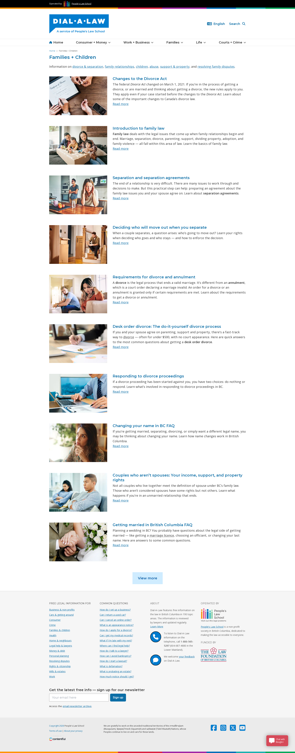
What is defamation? (111, 666)
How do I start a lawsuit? (113, 661)
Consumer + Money (91, 42)
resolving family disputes (216, 66)
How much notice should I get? (117, 676)
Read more (121, 104)
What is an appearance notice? (117, 625)
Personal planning (59, 655)
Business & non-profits (62, 609)
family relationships (119, 66)
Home (58, 42)
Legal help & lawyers (60, 645)
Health (52, 635)
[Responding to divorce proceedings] (78, 393)
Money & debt (57, 650)
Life (199, 42)
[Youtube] (242, 729)
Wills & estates (57, 671)
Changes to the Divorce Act (140, 78)
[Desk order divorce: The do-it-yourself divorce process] (78, 343)
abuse (154, 66)
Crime (52, 625)
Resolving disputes (59, 661)
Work (52, 676)
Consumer (55, 620)
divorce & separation (87, 66)
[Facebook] (213, 729)
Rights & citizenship (60, 666)
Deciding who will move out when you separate (160, 227)
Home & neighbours (60, 640)
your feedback (187, 656)
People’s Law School (212, 626)
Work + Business (136, 42)
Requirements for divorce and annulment (154, 277)
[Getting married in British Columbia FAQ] (78, 542)
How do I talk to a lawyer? (114, 650)
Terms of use (55, 730)
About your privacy (73, 730)
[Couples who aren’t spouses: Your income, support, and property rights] (78, 492)
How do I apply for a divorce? (116, 630)
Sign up (118, 697)
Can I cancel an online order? (115, 620)
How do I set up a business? (115, 609)
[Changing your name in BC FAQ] (78, 442)
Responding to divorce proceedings (148, 376)
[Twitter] (232, 729)
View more (147, 578)
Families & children (59, 630)
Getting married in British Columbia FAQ (152, 525)
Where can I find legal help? (115, 645)
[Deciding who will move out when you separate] (78, 244)
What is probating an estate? (115, 671)
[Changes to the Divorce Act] (78, 95)
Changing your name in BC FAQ (144, 425)
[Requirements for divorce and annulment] (78, 294)
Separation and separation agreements (151, 178)
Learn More (156, 626)
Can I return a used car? (113, 614)
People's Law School (81, 3)
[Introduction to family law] (78, 145)
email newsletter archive (77, 706)
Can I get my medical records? (116, 635)
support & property (174, 66)
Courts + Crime (230, 42)
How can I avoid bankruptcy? (115, 655)
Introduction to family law (138, 128)
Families (172, 42)
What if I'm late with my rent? (116, 640)
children (142, 66)
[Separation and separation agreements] (78, 195)
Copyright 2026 (56, 725)
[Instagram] (223, 729)
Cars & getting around (61, 614)
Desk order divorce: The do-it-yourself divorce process (167, 326)
